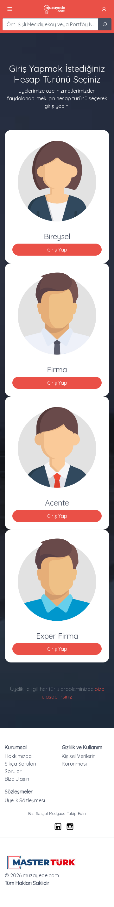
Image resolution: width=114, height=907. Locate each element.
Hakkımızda (18, 756)
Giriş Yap (57, 249)
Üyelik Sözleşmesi (25, 800)
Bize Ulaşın (17, 779)
